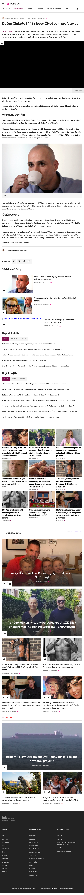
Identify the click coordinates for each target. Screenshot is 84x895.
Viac (68, 8)
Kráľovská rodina (54, 9)
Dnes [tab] (6, 378)
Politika (32, 868)
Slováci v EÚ (33, 875)
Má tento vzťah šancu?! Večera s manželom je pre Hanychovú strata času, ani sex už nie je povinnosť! (38, 406)
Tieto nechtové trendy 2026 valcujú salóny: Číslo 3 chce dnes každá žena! (28, 344)
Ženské (4, 855)
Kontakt (59, 839)
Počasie (4, 872)
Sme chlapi (5, 862)
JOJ (3, 836)
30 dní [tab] (22, 378)
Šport (40, 9)
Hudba (30, 9)
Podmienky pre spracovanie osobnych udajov (66, 843)
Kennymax (53, 888)
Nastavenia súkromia (64, 851)
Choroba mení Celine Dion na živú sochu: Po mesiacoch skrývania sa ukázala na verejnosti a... (35, 366)
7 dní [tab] (14, 378)
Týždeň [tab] (14, 338)
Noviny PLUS (33, 842)
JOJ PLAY (5, 839)
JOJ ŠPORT (5, 842)
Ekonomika (33, 872)
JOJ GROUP (5, 849)
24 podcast (33, 855)
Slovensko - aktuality (36, 859)
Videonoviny (33, 845)
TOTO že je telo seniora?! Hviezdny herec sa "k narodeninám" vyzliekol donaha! (30, 395)
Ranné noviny (34, 849)
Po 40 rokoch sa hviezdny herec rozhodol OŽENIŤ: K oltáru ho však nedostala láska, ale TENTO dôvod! (38, 400)
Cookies (59, 848)
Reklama (60, 836)
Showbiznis (19, 9)
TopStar (5, 859)
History (4, 868)
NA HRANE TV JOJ (34, 852)
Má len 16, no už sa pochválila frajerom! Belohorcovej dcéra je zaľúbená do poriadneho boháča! (36, 389)
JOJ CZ (4, 845)
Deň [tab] (5, 338)
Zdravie (4, 865)
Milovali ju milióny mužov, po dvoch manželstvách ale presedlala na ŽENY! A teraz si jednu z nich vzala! (39, 411)
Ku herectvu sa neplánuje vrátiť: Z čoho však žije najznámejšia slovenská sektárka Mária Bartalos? (37, 355)
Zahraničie (33, 862)
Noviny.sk (6, 9)
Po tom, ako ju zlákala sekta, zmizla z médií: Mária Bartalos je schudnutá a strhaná (31, 349)
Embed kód (79, 90)
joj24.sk (32, 839)
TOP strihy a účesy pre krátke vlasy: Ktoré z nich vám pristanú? (24, 360)
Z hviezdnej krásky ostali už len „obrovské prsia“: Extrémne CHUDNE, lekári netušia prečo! (34, 384)
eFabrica (71, 888)
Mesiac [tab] (23, 338)
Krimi (31, 865)
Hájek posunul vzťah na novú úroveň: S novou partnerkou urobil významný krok (30, 417)
